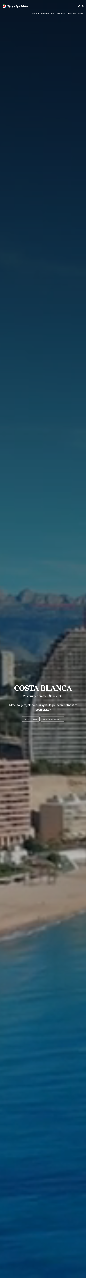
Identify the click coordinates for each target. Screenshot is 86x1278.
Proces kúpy (72, 14)
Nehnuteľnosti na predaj (52, 719)
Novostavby (45, 14)
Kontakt (80, 14)
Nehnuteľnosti (34, 14)
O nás (53, 14)
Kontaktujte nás (31, 719)
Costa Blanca (61, 14)
